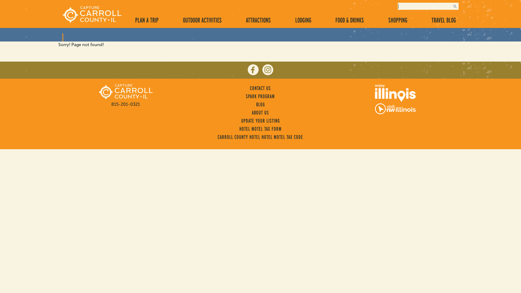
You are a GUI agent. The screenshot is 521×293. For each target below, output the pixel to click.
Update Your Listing (260, 121)
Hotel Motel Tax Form (260, 129)
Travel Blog (443, 20)
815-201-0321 (125, 104)
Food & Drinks (349, 20)
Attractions (258, 20)
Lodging (303, 20)
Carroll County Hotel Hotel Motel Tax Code (260, 137)
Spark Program (260, 96)
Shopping (397, 20)
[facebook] (253, 69)
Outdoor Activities (202, 20)
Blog (260, 104)
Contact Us (260, 88)
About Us (260, 113)
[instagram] (267, 69)
